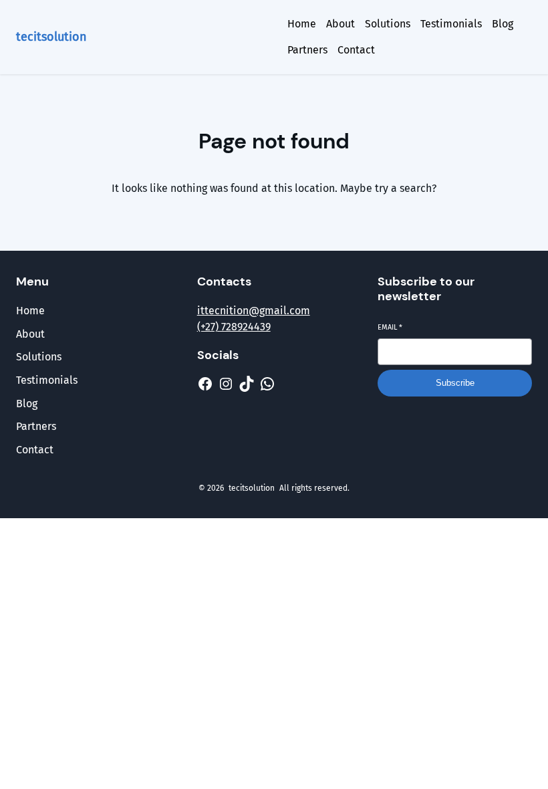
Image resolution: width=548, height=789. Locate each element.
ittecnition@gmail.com (253, 310)
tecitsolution (51, 36)
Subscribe (455, 383)
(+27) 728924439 (234, 326)
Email (390, 327)
